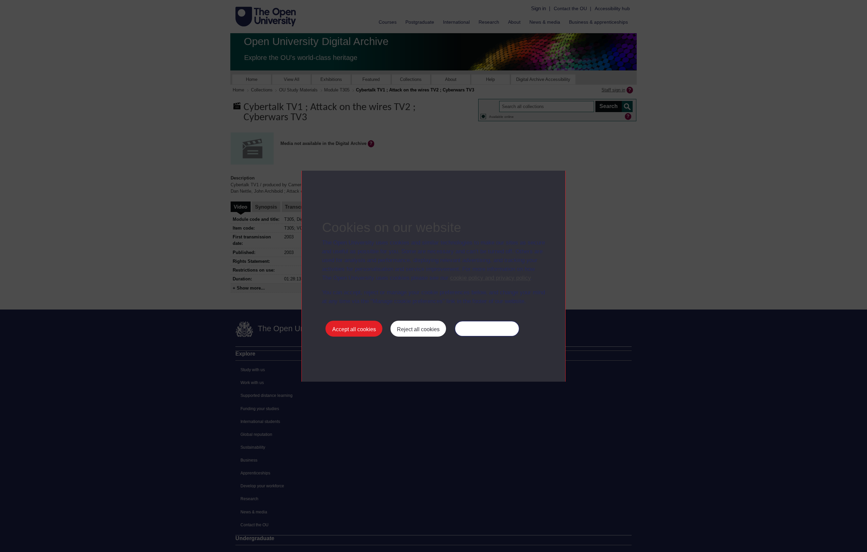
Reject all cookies (418, 329)
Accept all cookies (354, 329)
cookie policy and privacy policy (490, 278)
